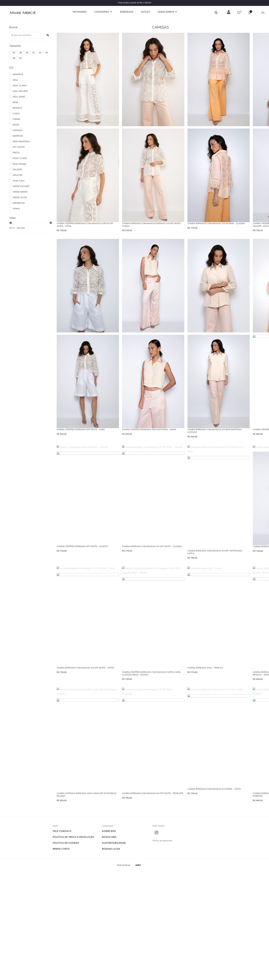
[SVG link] (138, 865)
